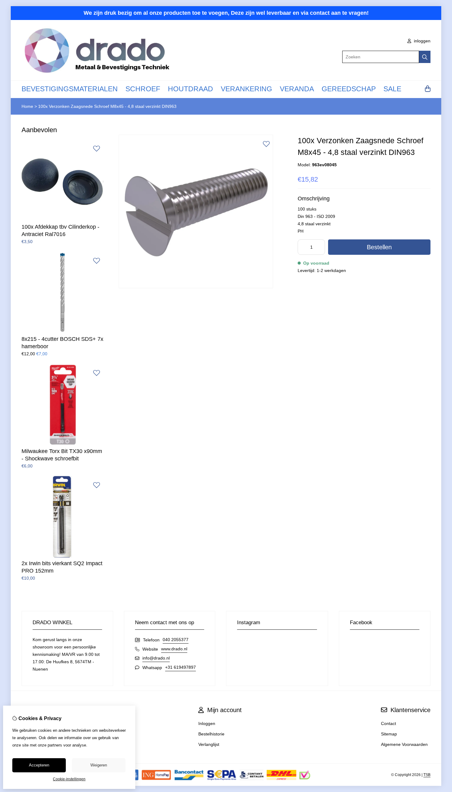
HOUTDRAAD (190, 89)
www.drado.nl (174, 648)
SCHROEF (142, 89)
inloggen (421, 40)
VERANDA (297, 89)
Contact (388, 723)
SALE (392, 89)
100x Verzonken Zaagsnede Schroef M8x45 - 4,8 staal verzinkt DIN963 (107, 106)
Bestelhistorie (211, 733)
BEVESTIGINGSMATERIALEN (70, 89)
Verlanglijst (208, 744)
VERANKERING (246, 89)
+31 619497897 (180, 667)
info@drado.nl (156, 658)
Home (27, 106)
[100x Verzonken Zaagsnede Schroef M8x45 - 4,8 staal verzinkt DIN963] (196, 286)
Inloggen (206, 723)
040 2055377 (175, 639)
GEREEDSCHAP (349, 89)
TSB (426, 775)
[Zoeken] (424, 57)
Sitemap (389, 733)
